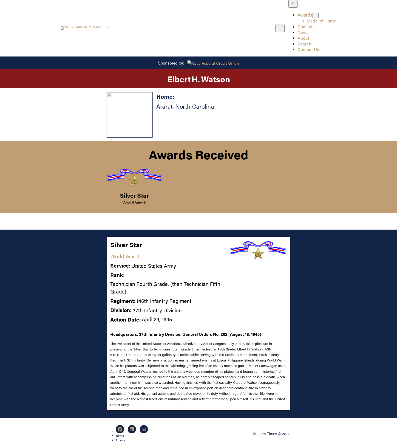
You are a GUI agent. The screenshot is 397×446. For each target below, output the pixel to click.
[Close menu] (293, 4)
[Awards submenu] (315, 15)
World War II (134, 202)
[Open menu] (280, 28)
